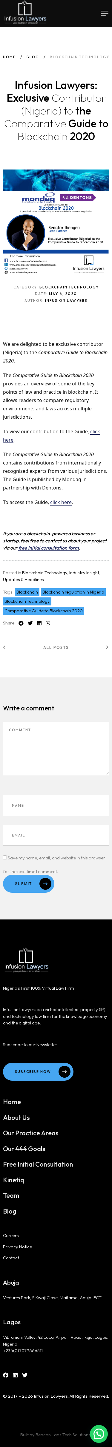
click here (61, 502)
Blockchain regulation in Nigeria (73, 592)
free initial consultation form (48, 548)
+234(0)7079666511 (23, 1350)
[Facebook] (5, 1375)
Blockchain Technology (44, 572)
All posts (56, 647)
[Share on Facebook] (21, 623)
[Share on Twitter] (30, 623)
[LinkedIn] (15, 1375)
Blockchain (27, 592)
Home (9, 57)
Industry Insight (84, 572)
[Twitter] (24, 1375)
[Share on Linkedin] (39, 623)
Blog (33, 57)
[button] (99, 1434)
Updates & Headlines (23, 579)
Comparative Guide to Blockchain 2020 (43, 610)
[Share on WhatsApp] (48, 623)
